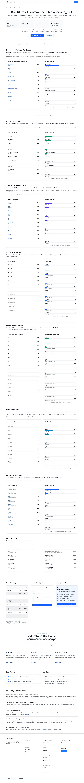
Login (76, 2)
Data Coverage (73, 43)
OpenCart (10, 100)
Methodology (27, 749)
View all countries (46, 772)
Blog (63, 2)
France (44, 769)
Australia (9, 500)
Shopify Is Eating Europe (48, 755)
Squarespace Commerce (13, 88)
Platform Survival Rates (47, 752)
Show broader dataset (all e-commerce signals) (43, 115)
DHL (8, 218)
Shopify (9, 72)
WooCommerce (11, 64)
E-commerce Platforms (13, 43)
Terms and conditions (65, 740)
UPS (8, 202)
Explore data (27, 740)
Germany (10, 516)
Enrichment (47, 2)
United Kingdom (11, 492)
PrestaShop (10, 92)
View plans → (27, 714)
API (42, 2)
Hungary (9, 496)
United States (11, 488)
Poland (9, 520)
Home (25, 2)
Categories (22, 43)
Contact (26, 753)
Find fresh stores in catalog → (51, 571)
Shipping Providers (47, 742)
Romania (9, 512)
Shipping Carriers (30, 43)
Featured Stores (64, 43)
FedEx (9, 214)
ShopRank (12, 2)
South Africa (10, 524)
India (9, 508)
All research (45, 757)
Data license (63, 745)
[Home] (6, 7)
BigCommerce (11, 76)
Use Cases (36, 2)
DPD (9, 230)
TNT (8, 226)
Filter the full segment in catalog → (15, 571)
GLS (8, 210)
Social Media (48, 43)
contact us (45, 729)
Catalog (30, 2)
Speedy (9, 234)
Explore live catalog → (37, 35)
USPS (9, 206)
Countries (56, 43)
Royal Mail (10, 238)
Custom (9, 68)
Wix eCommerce (11, 80)
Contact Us (64, 750)
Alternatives (27, 751)
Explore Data (9, 662)
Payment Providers (14, 7)
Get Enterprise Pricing (67, 604)
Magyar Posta (10, 222)
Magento (10, 84)
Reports (58, 2)
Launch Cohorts (40, 43)
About (26, 742)
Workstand (10, 96)
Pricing (53, 2)
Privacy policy (64, 742)
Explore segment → (42, 604)
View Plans (49, 35)
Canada (9, 504)
